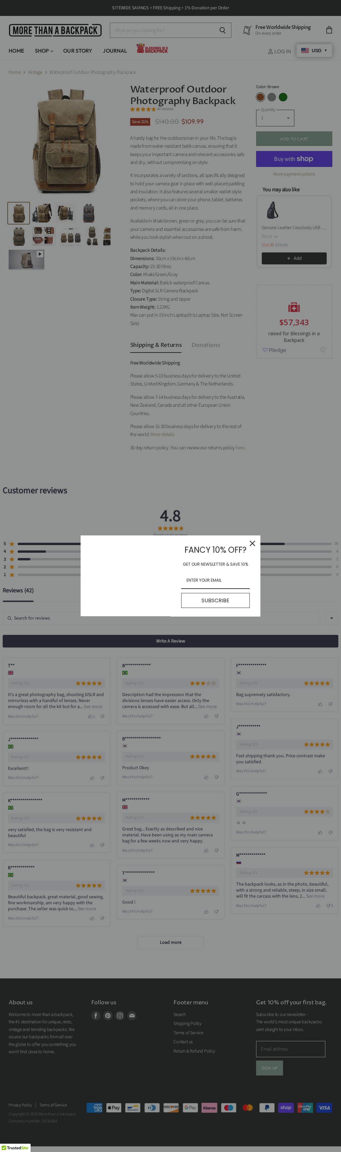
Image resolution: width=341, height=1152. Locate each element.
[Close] (252, 543)
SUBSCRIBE (215, 600)
